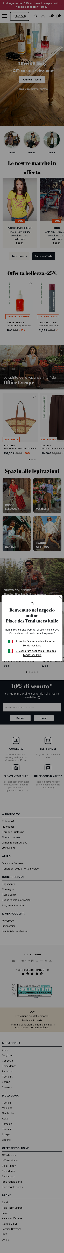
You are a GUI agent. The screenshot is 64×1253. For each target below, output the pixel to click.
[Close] (60, 597)
